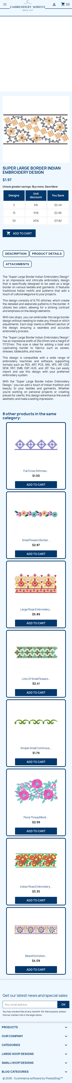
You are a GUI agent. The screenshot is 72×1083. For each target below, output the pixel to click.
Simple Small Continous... (36, 748)
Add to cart (19, 233)
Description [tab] (16, 253)
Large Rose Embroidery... (36, 609)
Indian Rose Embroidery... (36, 886)
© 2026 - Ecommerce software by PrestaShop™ (33, 1078)
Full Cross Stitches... (36, 471)
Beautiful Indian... (36, 956)
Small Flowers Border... (36, 540)
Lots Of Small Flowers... (36, 679)
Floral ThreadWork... (36, 817)
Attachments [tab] (17, 264)
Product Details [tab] (47, 253)
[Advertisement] (36, 54)
